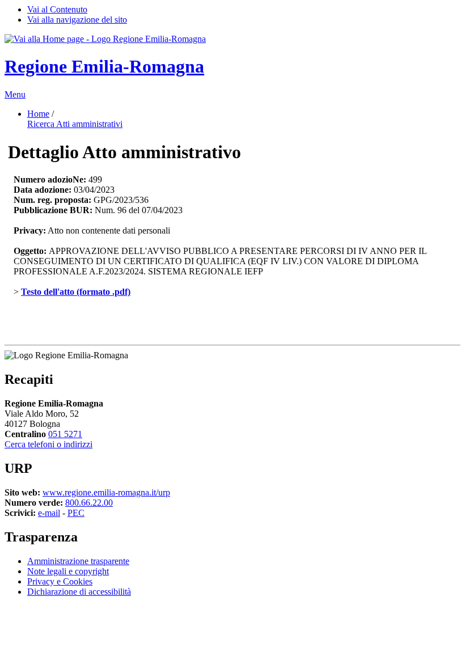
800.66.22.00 (89, 502)
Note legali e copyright (68, 571)
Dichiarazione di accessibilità (79, 591)
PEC (75, 513)
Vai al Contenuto (57, 9)
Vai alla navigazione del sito (77, 19)
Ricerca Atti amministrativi (74, 124)
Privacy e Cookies (59, 581)
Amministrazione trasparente (78, 561)
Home (38, 113)
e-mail (49, 513)
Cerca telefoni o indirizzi (48, 444)
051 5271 (65, 434)
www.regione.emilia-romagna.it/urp (106, 492)
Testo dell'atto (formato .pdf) (75, 292)
